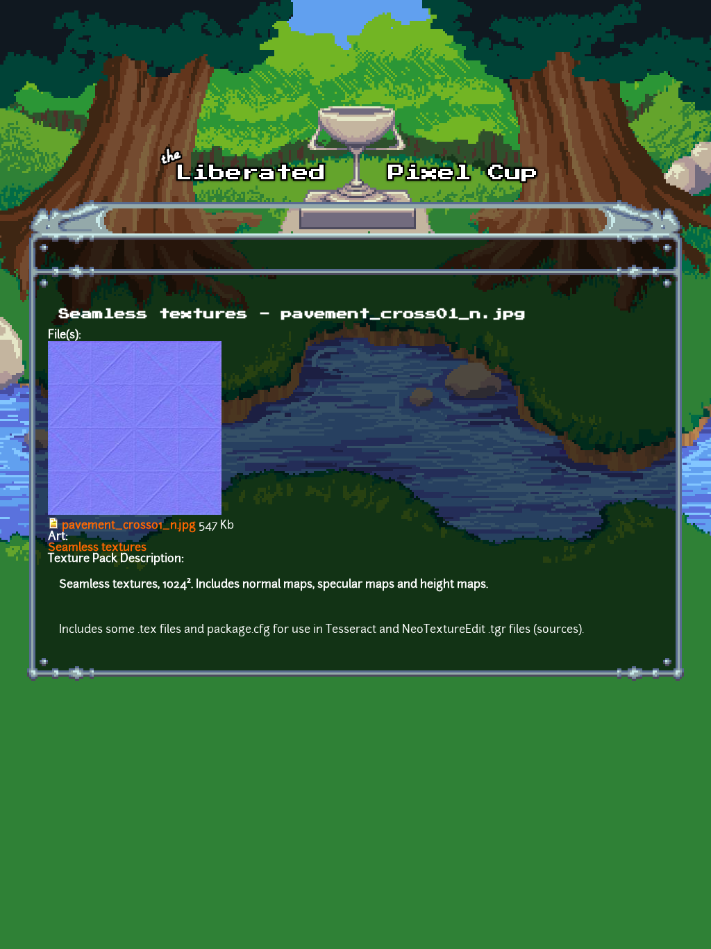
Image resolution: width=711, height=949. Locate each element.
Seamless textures (97, 548)
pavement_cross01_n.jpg (129, 525)
